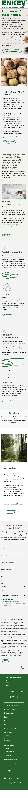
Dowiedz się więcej (7, 234)
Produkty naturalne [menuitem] (9, 751)
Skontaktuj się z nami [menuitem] (9, 771)
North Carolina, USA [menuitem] (10, 729)
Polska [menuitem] (7, 725)
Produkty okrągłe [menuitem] (8, 755)
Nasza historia (10, 142)
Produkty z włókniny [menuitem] (9, 746)
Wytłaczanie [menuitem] (7, 748)
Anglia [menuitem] (6, 721)
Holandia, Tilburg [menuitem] (9, 713)
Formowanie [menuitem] (7, 743)
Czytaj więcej (11, 512)
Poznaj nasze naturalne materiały (10, 276)
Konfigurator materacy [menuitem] (10, 763)
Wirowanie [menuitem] (6, 735)
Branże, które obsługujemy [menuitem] (11, 759)
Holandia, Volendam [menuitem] (10, 709)
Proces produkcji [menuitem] (8, 733)
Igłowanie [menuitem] (6, 738)
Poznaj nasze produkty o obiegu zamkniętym (13, 363)
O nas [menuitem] (5, 767)
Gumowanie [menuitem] (7, 740)
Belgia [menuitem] (6, 717)
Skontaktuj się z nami (12, 51)
